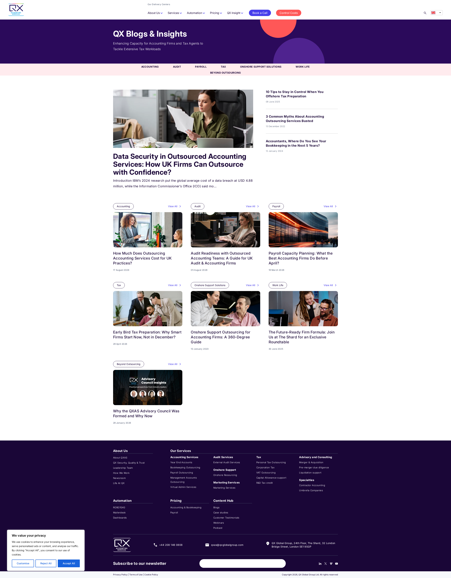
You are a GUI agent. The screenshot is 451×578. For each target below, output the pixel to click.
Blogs (216, 507)
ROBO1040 (119, 507)
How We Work (121, 472)
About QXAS (120, 457)
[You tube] (336, 563)
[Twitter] (325, 563)
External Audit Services (226, 462)
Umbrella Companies (311, 490)
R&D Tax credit (264, 482)
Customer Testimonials (226, 517)
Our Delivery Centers (159, 4)
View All (172, 206)
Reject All (46, 563)
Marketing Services (224, 487)
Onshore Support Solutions (261, 66)
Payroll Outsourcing (181, 472)
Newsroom (119, 478)
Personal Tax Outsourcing (271, 462)
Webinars (218, 522)
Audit (177, 66)
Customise (23, 563)
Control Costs (289, 13)
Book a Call (259, 13)
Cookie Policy (151, 574)
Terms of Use (136, 574)
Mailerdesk (119, 512)
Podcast (218, 527)
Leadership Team (123, 467)
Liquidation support (310, 472)
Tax (223, 66)
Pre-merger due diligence (314, 467)
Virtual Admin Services (183, 487)
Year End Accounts (181, 462)
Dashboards (120, 517)
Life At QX (119, 483)
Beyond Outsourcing (225, 72)
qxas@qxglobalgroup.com (227, 544)
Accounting (150, 66)
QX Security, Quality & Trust (129, 462)
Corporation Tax (265, 467)
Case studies (220, 512)
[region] (46, 550)
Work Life (303, 66)
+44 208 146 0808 (171, 544)
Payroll (201, 66)
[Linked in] (320, 563)
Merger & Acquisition (311, 462)
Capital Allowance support (271, 477)
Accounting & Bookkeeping (185, 507)
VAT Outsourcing (266, 472)
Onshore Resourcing (225, 475)
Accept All (69, 563)
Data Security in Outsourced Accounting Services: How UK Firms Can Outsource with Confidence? (179, 164)
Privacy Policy (120, 574)
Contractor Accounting (312, 485)
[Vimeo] (331, 563)
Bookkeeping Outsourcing (185, 467)
